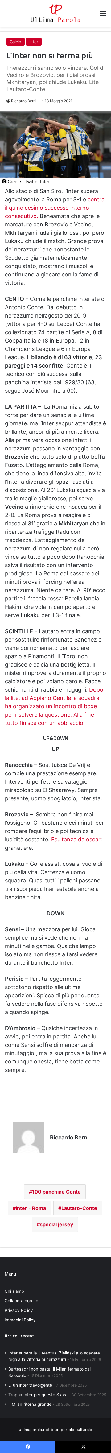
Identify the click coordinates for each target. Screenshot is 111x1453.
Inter (33, 41)
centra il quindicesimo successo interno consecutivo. (55, 207)
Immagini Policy (20, 1319)
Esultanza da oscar (76, 839)
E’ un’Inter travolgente (30, 1385)
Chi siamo (14, 1291)
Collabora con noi (22, 1300)
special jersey (56, 1224)
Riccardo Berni (23, 101)
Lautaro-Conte (79, 1208)
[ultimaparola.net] (55, 13)
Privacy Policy (19, 1310)
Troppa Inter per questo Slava (38, 1394)
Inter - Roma (31, 1208)
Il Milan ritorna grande (29, 1404)
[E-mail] (16, 1169)
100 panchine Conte (56, 1192)
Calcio (15, 41)
